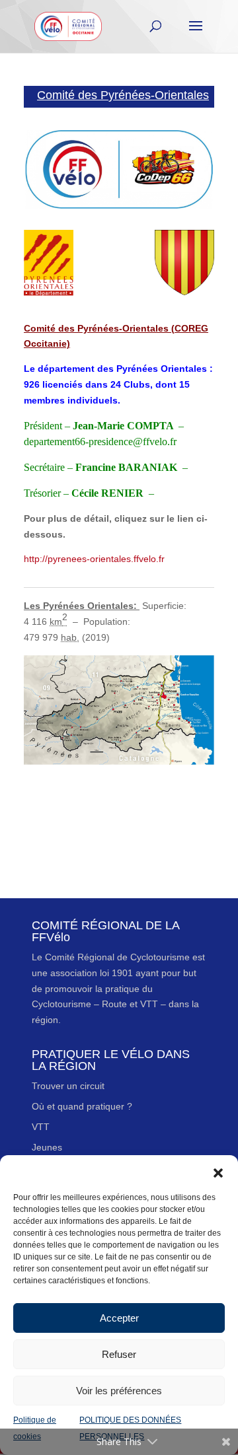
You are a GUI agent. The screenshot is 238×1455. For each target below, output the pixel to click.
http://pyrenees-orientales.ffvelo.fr (94, 558)
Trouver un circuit (68, 1086)
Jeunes (47, 1147)
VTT (41, 1126)
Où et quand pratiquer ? (82, 1106)
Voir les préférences (119, 1390)
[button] (218, 1171)
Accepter (119, 1318)
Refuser (119, 1354)
